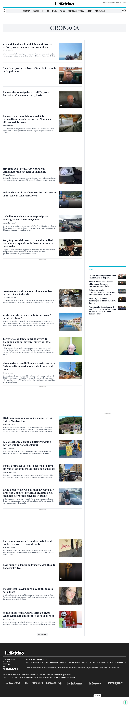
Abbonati (118, 2)
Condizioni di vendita (9, 660)
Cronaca (26, 11)
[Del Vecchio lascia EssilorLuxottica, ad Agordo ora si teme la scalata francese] (70, 199)
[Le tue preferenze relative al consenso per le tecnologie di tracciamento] (125, 702)
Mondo (62, 11)
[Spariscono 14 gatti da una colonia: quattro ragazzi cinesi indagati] (70, 298)
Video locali (100, 11)
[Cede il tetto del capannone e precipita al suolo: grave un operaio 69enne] (70, 223)
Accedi (124, 2)
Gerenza (6, 664)
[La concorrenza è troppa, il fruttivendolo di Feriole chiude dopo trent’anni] (70, 449)
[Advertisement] (64, 17)
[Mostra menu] (4, 3)
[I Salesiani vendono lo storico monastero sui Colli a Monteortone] (70, 425)
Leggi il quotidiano (109, 2)
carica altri (42, 634)
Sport (89, 11)
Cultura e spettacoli (76, 11)
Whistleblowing (10, 669)
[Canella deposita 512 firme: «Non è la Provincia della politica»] (70, 75)
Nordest (45, 11)
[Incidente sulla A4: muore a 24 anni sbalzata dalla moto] (70, 596)
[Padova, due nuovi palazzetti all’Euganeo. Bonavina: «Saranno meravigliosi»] (70, 99)
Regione (36, 11)
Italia (54, 11)
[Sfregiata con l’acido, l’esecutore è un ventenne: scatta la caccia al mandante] (70, 175)
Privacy (6, 666)
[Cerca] (4, 10)
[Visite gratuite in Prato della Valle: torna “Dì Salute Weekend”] (70, 322)
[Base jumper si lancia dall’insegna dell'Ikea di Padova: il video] (70, 572)
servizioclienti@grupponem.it (63, 677)
